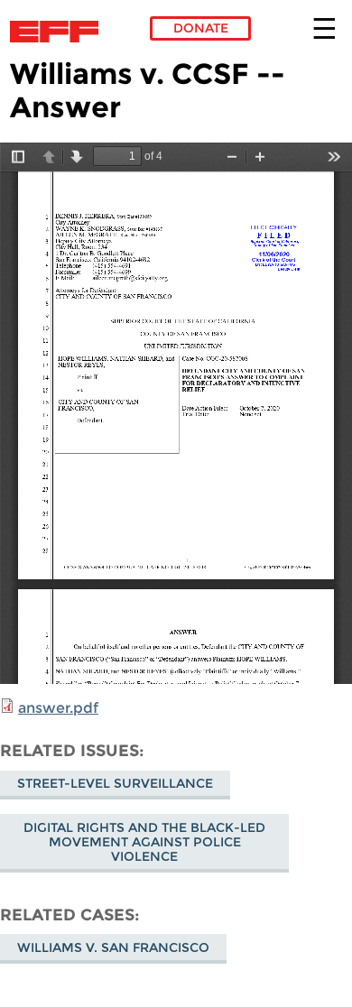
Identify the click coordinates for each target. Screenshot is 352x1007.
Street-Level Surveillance (115, 783)
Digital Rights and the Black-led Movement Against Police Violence (144, 841)
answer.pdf (58, 707)
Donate (200, 28)
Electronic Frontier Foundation (59, 31)
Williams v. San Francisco (113, 947)
